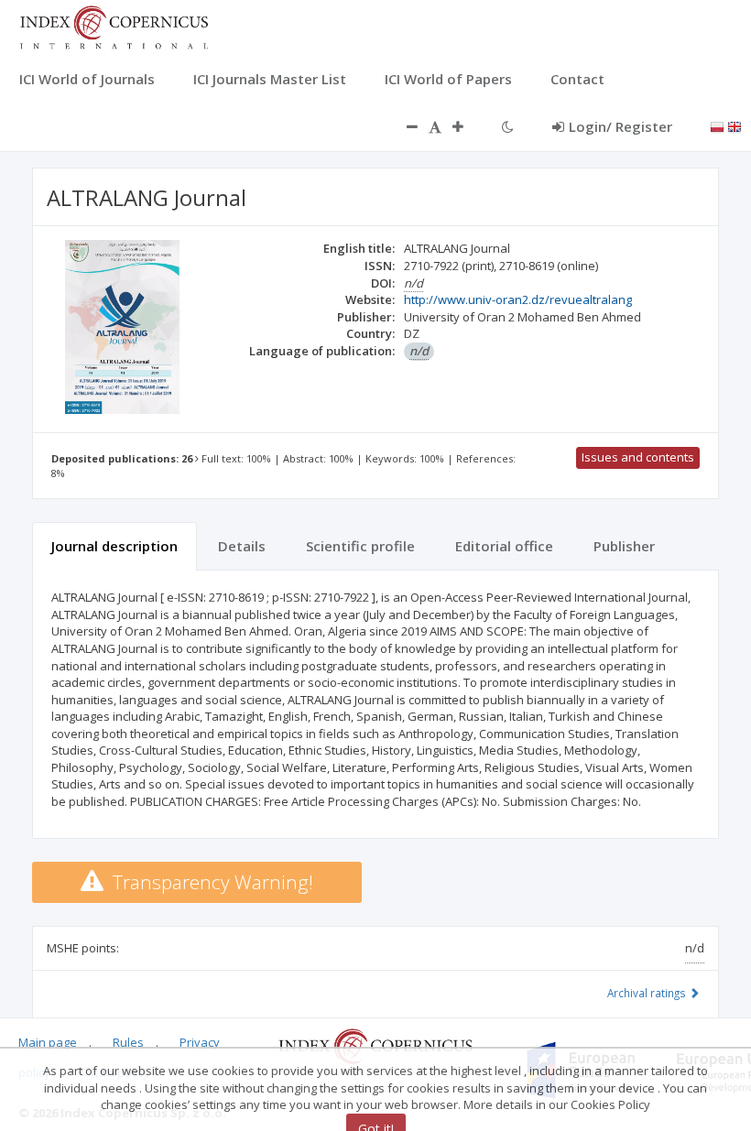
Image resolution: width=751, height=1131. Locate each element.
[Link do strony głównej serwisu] (113, 25)
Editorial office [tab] (504, 546)
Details (242, 546)
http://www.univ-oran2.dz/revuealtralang (518, 299)
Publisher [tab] (624, 546)
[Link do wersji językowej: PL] (717, 125)
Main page (47, 1042)
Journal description (114, 546)
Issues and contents (638, 457)
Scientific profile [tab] (360, 546)
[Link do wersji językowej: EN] (734, 125)
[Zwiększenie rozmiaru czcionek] (467, 126)
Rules (128, 1042)
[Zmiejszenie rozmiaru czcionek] (403, 126)
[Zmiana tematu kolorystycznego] (508, 126)
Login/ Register (620, 126)
